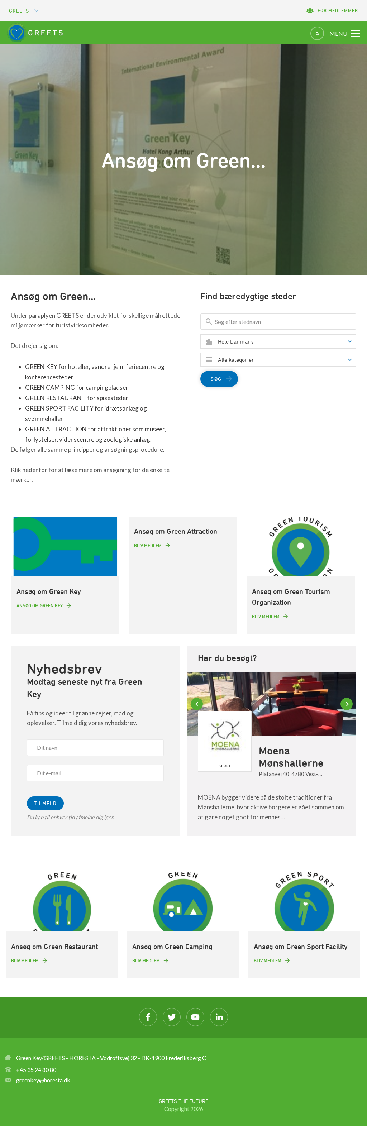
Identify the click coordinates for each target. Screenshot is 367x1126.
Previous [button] (198, 704)
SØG (216, 379)
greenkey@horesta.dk (43, 1080)
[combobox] (283, 341)
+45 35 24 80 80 (36, 1069)
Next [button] (348, 704)
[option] (271, 754)
